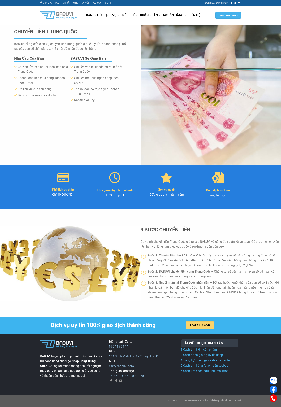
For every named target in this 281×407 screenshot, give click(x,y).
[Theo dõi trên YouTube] (239, 3)
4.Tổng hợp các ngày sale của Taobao (206, 360)
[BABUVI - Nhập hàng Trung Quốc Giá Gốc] (59, 15)
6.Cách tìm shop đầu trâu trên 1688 (204, 371)
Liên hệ (194, 15)
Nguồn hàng (173, 15)
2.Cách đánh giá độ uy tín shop (202, 355)
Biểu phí (128, 15)
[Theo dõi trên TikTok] (235, 3)
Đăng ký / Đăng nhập (216, 2)
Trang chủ (93, 15)
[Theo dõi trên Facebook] (232, 3)
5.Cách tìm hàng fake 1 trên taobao (204, 365)
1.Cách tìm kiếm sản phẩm (199, 349)
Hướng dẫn (149, 15)
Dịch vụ (110, 15)
